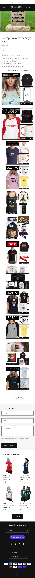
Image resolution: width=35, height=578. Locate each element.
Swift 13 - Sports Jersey (7, 476)
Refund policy (29, 571)
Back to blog (19, 398)
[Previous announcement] (3, 2)
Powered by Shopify (20, 571)
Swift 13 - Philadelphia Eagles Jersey (26, 504)
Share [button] (5, 51)
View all (17, 516)
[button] (4, 7)
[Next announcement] (31, 2)
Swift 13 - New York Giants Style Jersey (25, 476)
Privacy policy (13, 574)
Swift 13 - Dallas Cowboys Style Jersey (9, 504)
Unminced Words (10, 571)
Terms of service (23, 574)
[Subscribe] (27, 530)
